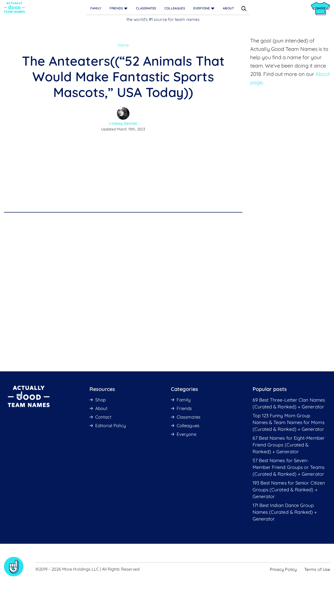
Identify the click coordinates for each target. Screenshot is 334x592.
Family (95, 8)
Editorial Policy (110, 425)
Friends (116, 8)
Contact (103, 417)
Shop (100, 399)
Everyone (201, 8)
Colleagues (174, 8)
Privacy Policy (283, 569)
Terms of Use (317, 569)
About (228, 8)
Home (123, 45)
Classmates (146, 8)
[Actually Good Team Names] (14, 7)
